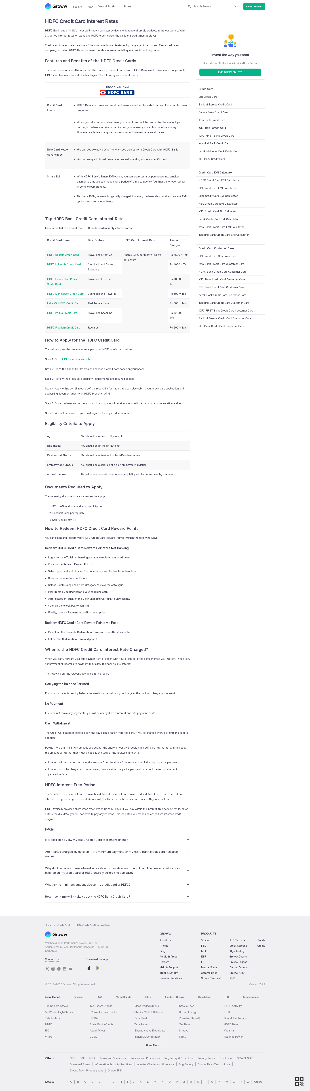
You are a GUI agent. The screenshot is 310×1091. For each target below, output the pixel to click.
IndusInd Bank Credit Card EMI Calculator (224, 235)
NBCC (183, 1037)
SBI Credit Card (208, 97)
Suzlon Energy (187, 1012)
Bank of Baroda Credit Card (215, 104)
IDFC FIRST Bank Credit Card (216, 135)
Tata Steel (140, 1018)
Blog (162, 951)
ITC (47, 1030)
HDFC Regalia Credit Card (63, 255)
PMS (232, 978)
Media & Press (169, 956)
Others (258, 1082)
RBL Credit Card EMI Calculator (218, 204)
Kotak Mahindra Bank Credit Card (219, 151)
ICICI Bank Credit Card (212, 128)
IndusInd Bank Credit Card (214, 143)
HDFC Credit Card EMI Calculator (219, 180)
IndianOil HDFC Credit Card (63, 303)
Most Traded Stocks (146, 1006)
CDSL (93, 1037)
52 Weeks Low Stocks (103, 1012)
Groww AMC (237, 973)
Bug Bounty (186, 1064)
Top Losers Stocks (101, 1006)
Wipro (48, 1037)
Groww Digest (238, 962)
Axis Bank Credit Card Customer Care (221, 264)
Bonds (261, 940)
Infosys (183, 1030)
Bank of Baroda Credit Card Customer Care (225, 318)
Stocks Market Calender (149, 1012)
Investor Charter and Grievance (155, 1064)
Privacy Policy (206, 1058)
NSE (72, 1058)
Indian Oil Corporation (147, 1037)
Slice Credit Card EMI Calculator (218, 196)
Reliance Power (233, 1037)
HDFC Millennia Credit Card (64, 264)
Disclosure (226, 1058)
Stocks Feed (186, 1006)
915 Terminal (237, 940)
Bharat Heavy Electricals (149, 1030)
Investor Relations (171, 978)
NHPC (49, 1024)
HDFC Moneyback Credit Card (65, 294)
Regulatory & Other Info (178, 1058)
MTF (204, 951)
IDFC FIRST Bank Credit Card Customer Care (226, 310)
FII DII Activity (233, 1006)
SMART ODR (245, 1058)
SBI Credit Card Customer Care (217, 256)
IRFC (227, 1012)
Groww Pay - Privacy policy (86, 1070)
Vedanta (229, 1030)
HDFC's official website (76, 359)
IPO (203, 962)
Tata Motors (52, 1018)
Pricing (164, 946)
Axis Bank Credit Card (212, 120)
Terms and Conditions (113, 1058)
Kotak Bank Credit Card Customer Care (222, 295)
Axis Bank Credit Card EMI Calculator (221, 227)
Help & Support (169, 967)
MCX (92, 1058)
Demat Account (239, 967)
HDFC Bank (231, 1024)
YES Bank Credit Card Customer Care (221, 326)
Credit (261, 946)
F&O (203, 946)
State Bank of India (101, 1024)
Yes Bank (184, 1024)
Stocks (205, 940)
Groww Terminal (211, 978)
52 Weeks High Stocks (59, 1012)
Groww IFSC (115, 1070)
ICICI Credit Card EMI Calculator (218, 211)
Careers (164, 962)
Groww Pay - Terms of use (214, 1064)
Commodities (209, 973)
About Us (165, 940)
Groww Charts (238, 956)
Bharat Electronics (235, 1018)
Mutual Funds (209, 967)
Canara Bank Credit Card (214, 112)
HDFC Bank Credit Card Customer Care (222, 272)
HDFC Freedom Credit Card (63, 327)
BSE (82, 1058)
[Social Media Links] (47, 969)
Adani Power (97, 1030)
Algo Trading (236, 951)
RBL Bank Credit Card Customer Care (221, 287)
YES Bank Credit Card (212, 159)
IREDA (94, 1018)
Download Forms (80, 1064)
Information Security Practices (113, 1064)
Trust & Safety (169, 973)
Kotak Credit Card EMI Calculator (219, 219)
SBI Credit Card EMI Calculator (217, 188)
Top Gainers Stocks (57, 1006)
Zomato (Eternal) (189, 1018)
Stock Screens (238, 946)
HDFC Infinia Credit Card (62, 313)
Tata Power (141, 1024)
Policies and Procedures (145, 1058)
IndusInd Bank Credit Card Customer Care (224, 303)
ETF (203, 956)
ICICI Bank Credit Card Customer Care (222, 279)
